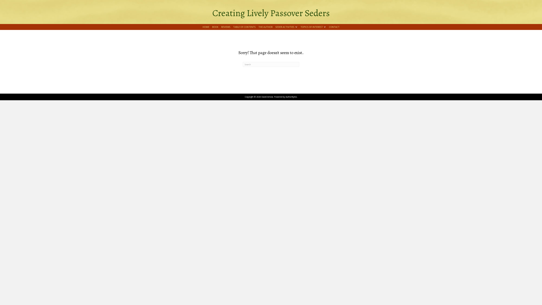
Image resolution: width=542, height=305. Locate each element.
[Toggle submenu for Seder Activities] (296, 27)
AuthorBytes (291, 96)
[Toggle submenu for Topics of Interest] (324, 27)
